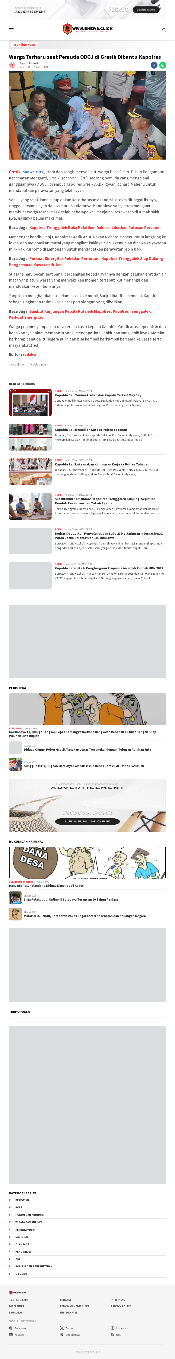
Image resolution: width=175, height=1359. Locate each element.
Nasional (21, 1237)
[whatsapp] (162, 65)
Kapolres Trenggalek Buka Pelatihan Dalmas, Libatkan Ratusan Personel (94, 227)
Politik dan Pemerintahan (33, 1266)
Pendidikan (23, 1251)
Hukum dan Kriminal (21, 882)
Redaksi (65, 1300)
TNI (17, 1259)
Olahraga (22, 1244)
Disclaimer (16, 1306)
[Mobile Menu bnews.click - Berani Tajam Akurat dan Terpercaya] (16, 29)
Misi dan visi (68, 1312)
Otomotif (22, 1274)
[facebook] (154, 65)
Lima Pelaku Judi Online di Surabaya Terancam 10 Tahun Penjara (71, 899)
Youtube (19, 1335)
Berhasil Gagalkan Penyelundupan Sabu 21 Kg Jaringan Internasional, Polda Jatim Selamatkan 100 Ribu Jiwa (109, 535)
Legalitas (16, 1312)
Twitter (69, 1328)
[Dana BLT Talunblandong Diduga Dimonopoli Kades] (87, 863)
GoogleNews (72, 1335)
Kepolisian (18, 364)
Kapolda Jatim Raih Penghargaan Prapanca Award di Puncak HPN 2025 (109, 568)
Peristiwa (15, 728)
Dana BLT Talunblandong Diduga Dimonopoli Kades (46, 886)
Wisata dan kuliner (28, 1222)
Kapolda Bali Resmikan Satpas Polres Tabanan (91, 429)
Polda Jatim (38, 364)
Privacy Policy (121, 1306)
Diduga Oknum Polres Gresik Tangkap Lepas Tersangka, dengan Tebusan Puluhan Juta (87, 749)
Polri (58, 390)
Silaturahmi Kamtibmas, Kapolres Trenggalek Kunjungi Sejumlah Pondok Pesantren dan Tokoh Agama (105, 501)
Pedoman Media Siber (74, 1306)
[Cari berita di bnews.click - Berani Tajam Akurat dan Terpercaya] (164, 29)
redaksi (33, 63)
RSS (118, 1335)
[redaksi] (12, 65)
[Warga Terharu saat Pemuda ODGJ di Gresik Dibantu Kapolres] (87, 115)
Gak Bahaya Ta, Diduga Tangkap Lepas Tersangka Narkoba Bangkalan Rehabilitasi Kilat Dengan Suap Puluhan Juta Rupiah (82, 734)
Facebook (20, 1328)
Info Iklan (118, 1300)
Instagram (122, 1328)
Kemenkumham (25, 1229)
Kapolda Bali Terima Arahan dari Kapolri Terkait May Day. (98, 395)
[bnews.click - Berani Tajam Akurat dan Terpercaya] (87, 29)
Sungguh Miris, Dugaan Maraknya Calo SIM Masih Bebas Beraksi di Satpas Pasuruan (84, 766)
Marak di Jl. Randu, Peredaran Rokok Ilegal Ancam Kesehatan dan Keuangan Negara (85, 916)
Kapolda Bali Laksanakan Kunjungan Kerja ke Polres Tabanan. (102, 464)
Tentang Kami (18, 1300)
